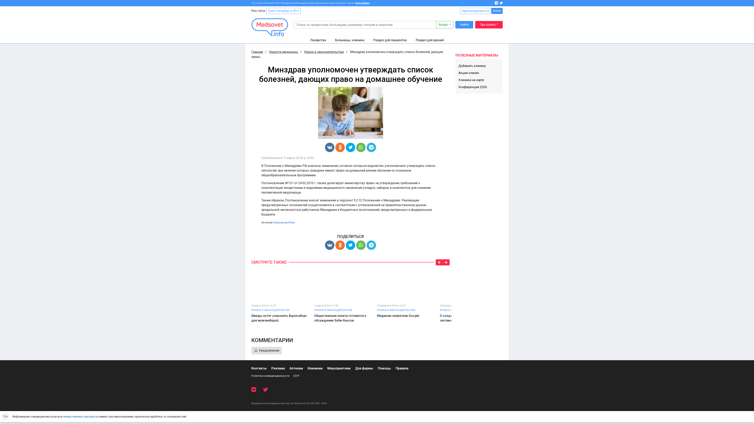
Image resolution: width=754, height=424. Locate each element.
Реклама (278, 368)
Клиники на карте (471, 80)
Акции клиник (468, 73)
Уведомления (268, 350)
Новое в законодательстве (324, 52)
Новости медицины (283, 52)
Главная (257, 52)
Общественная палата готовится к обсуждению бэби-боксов (340, 318)
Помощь (384, 368)
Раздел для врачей (430, 40)
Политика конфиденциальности (270, 375)
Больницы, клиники (349, 40)
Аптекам (296, 368)
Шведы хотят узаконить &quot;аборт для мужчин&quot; (279, 318)
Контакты (259, 368)
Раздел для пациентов (390, 40)
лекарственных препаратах (81, 416)
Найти (464, 24)
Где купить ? (489, 24)
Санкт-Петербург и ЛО (282, 10)
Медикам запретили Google (398, 316)
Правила (402, 368)
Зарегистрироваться (475, 10)
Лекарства (318, 40)
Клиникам (315, 368)
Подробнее (362, 3)
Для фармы (364, 368)
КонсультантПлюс (284, 222)
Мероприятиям (338, 368)
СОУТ (296, 375)
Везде (443, 24)
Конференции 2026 (472, 87)
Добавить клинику (472, 66)
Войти (497, 10)
